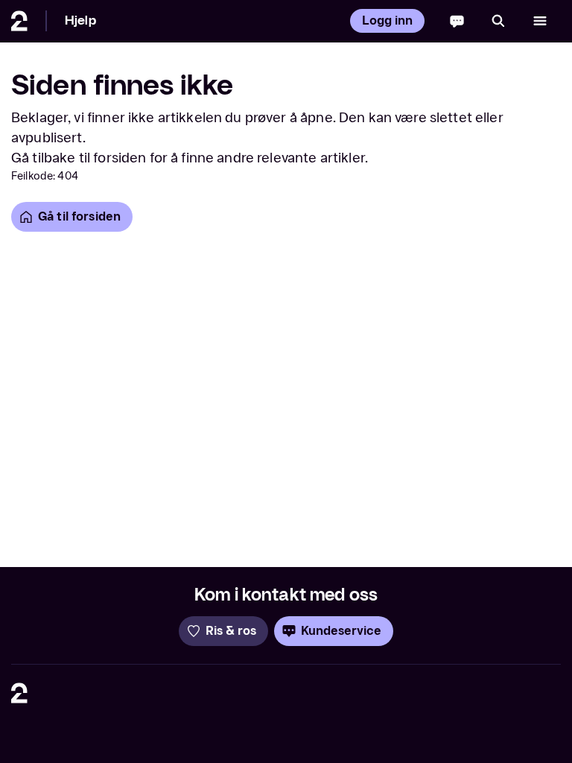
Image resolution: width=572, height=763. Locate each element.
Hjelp (80, 20)
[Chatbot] (456, 21)
